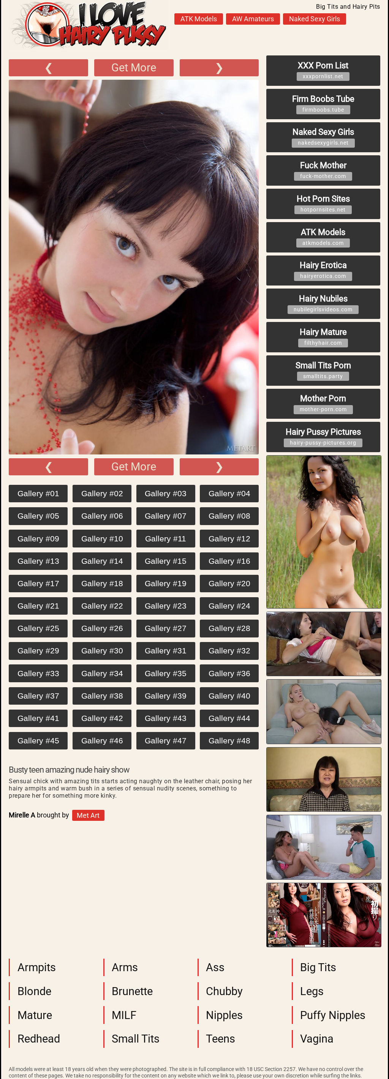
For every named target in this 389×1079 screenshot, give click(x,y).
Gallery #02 (102, 493)
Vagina (317, 1038)
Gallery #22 (102, 605)
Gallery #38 (102, 695)
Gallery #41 (38, 718)
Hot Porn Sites (323, 203)
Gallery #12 (229, 538)
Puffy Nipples (332, 1015)
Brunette (132, 991)
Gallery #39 (166, 695)
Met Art (88, 815)
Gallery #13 (38, 561)
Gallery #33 (38, 673)
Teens (220, 1038)
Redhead (38, 1038)
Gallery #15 (166, 561)
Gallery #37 (38, 695)
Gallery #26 (102, 628)
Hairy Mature (323, 336)
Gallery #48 (229, 740)
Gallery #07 (166, 515)
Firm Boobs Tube (323, 103)
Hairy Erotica (323, 269)
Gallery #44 (229, 718)
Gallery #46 (102, 740)
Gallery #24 (229, 605)
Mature (34, 1015)
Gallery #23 (166, 605)
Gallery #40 (229, 695)
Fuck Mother (323, 170)
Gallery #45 (38, 740)
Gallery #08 (229, 515)
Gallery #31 (166, 650)
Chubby (224, 991)
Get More (133, 67)
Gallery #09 (38, 538)
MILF (124, 1015)
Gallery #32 (229, 650)
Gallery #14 (102, 561)
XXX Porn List (323, 70)
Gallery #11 (165, 538)
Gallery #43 (166, 718)
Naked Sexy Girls (314, 19)
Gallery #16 (229, 561)
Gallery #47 (166, 740)
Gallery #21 (38, 605)
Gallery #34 (102, 673)
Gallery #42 (102, 718)
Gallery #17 (38, 583)
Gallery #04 (229, 493)
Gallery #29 (38, 650)
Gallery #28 (229, 628)
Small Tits (136, 1038)
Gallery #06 (102, 515)
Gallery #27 (166, 628)
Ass (215, 967)
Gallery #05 (38, 515)
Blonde (34, 991)
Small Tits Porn (323, 370)
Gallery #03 (166, 493)
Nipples (224, 1015)
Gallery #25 (38, 628)
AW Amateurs (253, 19)
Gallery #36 (229, 673)
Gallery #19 (166, 583)
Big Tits (318, 967)
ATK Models (198, 19)
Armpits (36, 967)
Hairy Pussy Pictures (323, 436)
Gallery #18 (102, 583)
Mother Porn (323, 403)
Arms (125, 967)
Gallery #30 (102, 650)
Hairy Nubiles (323, 303)
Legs (312, 991)
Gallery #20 (229, 583)
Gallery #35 (166, 673)
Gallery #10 (102, 538)
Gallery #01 (38, 493)
